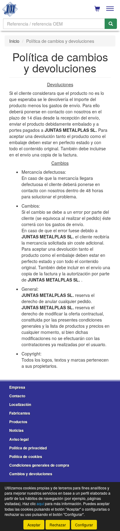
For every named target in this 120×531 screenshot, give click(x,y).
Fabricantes (19, 413)
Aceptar (33, 524)
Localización (20, 404)
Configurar (84, 524)
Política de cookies (25, 456)
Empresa (17, 387)
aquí (40, 503)
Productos (18, 421)
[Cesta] (97, 8)
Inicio (14, 41)
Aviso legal (19, 439)
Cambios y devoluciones (30, 473)
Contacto (17, 396)
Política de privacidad (28, 448)
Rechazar (58, 524)
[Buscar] (111, 23)
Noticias (16, 430)
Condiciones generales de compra (39, 465)
